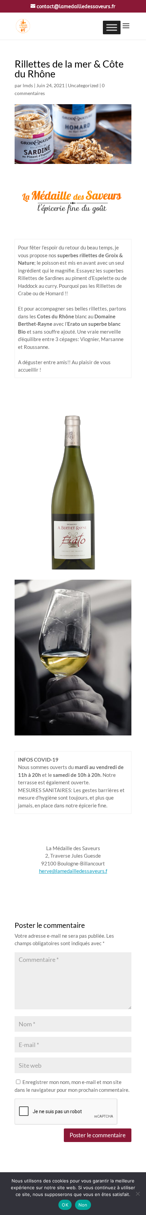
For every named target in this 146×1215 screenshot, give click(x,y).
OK (65, 1205)
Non (83, 1205)
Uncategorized (83, 85)
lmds (28, 85)
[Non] (137, 1193)
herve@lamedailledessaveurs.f (73, 871)
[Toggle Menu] (111, 27)
